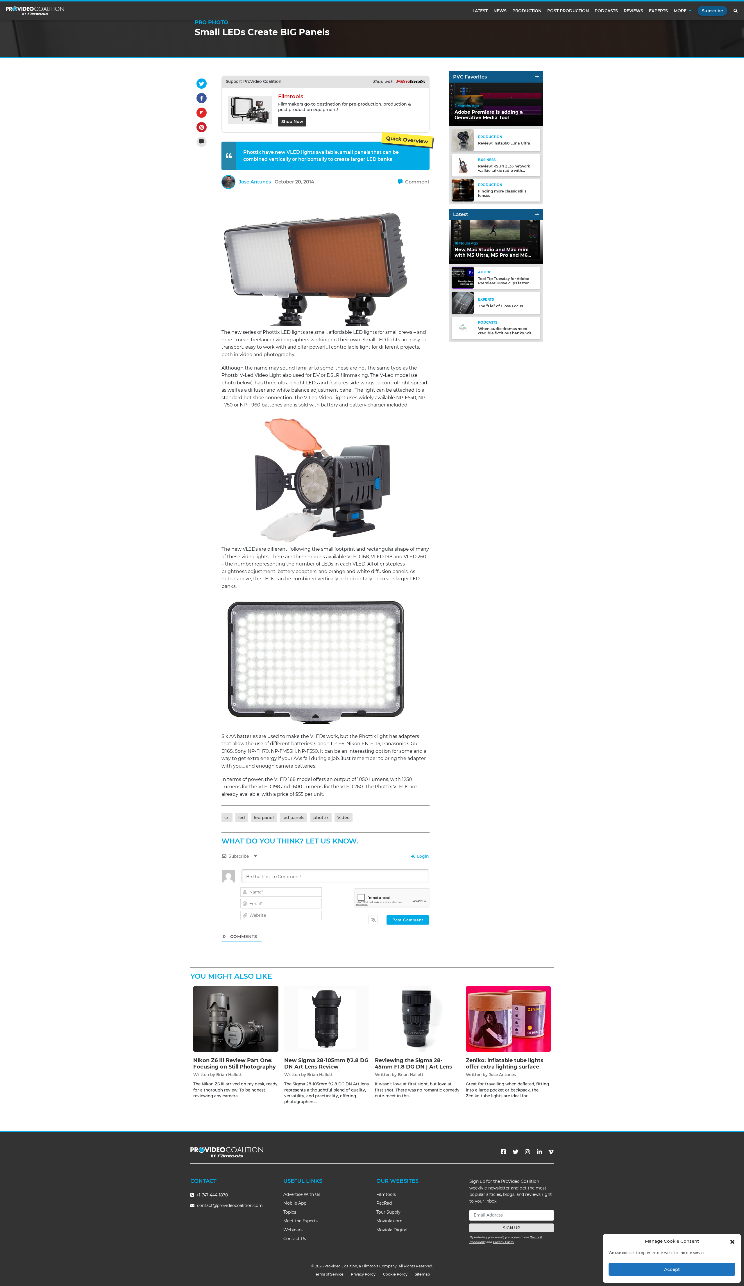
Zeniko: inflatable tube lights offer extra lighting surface (504, 1063)
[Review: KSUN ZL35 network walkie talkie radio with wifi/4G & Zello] (463, 165)
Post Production (568, 11)
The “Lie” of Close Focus (500, 306)
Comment (417, 182)
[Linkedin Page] (539, 1151)
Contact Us (294, 1238)
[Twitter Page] (515, 1151)
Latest (480, 11)
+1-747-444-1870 (211, 1195)
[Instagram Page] (527, 1151)
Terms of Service (329, 1274)
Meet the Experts (300, 1220)
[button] (732, 1241)
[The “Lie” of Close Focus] (463, 302)
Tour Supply (388, 1212)
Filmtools (386, 1194)
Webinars (293, 1230)
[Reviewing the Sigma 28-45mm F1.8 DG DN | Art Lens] (417, 1019)
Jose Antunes (255, 182)
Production (526, 11)
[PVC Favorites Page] (537, 77)
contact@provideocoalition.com (230, 1205)
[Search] (735, 11)
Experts (658, 11)
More (680, 11)
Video (343, 817)
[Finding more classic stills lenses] (463, 190)
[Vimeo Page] (551, 1151)
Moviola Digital (391, 1230)
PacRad (384, 1203)
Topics (289, 1212)
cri (227, 817)
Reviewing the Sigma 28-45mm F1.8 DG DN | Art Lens (413, 1063)
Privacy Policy (503, 1242)
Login (422, 856)
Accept (672, 1269)
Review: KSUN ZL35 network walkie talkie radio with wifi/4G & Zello (504, 170)
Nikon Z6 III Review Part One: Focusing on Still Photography (234, 1063)
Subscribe (712, 10)
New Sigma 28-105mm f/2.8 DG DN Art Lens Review (326, 1063)
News (500, 11)
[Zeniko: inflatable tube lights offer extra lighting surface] (508, 1019)
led (241, 817)
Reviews (633, 11)
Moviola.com (389, 1220)
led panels (293, 817)
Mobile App (294, 1203)
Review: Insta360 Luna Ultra (504, 143)
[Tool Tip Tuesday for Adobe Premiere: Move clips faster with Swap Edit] (463, 277)
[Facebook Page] (503, 1151)
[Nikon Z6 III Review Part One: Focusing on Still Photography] (235, 1019)
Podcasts (606, 11)
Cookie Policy (395, 1274)
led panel (264, 817)
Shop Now (292, 121)
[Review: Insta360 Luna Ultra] (463, 140)
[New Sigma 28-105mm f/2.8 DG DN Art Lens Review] (326, 1019)
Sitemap (422, 1274)
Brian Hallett (229, 1074)
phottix (321, 817)
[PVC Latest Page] (537, 214)
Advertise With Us (301, 1194)
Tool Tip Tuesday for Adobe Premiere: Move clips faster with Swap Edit (503, 283)
